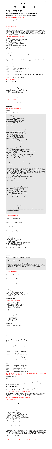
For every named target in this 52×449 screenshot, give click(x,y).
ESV (8, 212)
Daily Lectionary (19, 6)
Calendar (36, 6)
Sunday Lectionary (28, 6)
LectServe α (26, 4)
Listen (15, 116)
